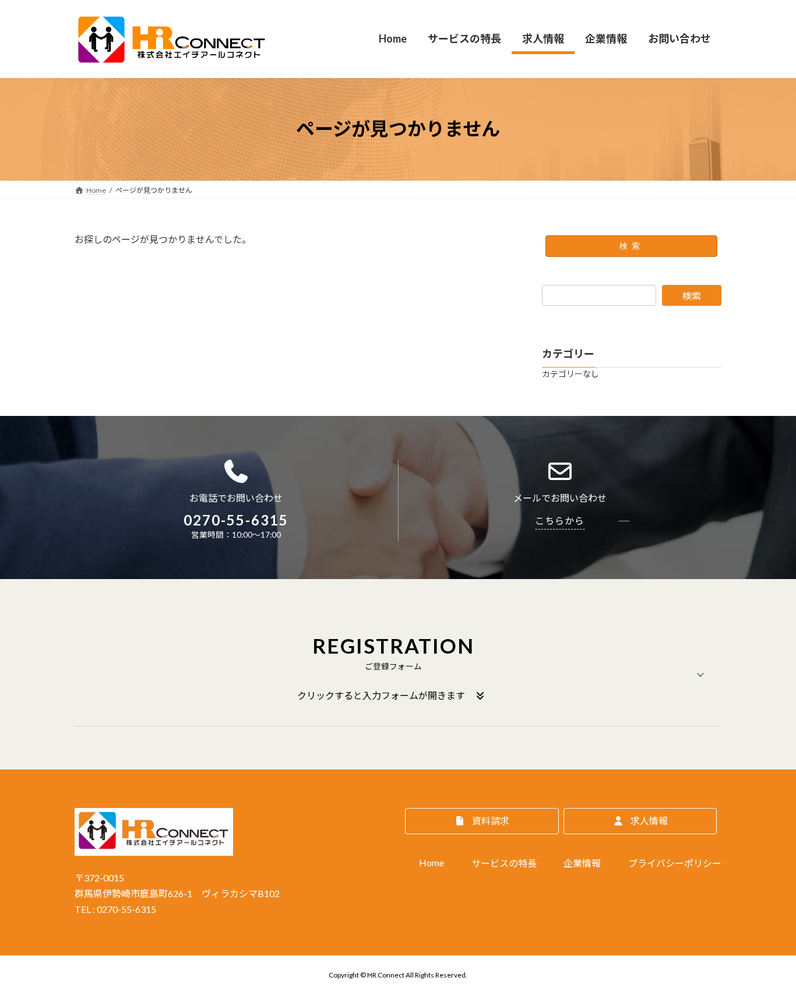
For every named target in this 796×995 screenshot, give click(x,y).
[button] (398, 674)
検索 (631, 245)
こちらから (559, 520)
